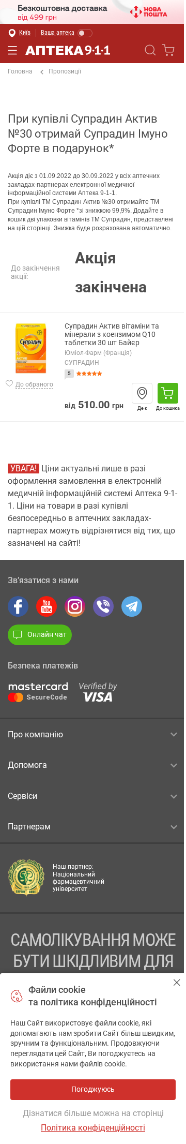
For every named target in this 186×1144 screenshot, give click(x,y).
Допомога (27, 765)
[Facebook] (18, 606)
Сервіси (22, 796)
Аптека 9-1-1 (67, 50)
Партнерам (29, 826)
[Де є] (142, 393)
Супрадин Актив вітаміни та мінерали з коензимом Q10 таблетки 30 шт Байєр (112, 334)
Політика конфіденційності (93, 1128)
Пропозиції (65, 71)
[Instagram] (75, 606)
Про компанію (35, 734)
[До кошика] (168, 393)
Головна (20, 71)
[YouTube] (46, 606)
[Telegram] (131, 606)
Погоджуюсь (177, 982)
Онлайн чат (47, 634)
